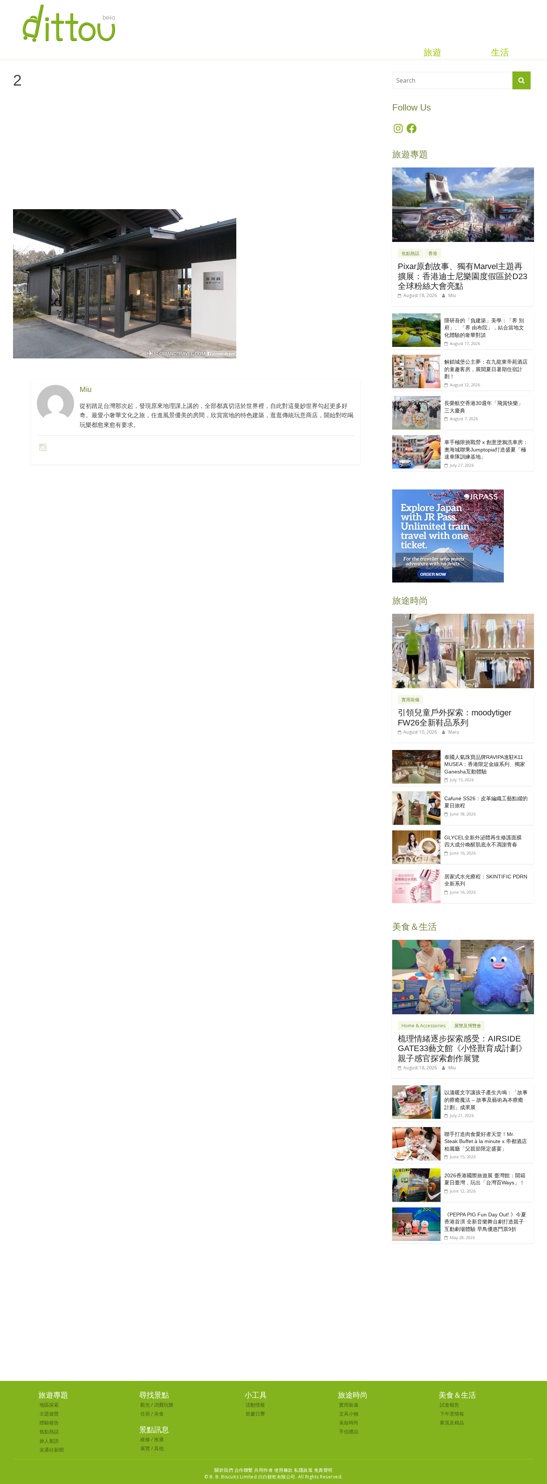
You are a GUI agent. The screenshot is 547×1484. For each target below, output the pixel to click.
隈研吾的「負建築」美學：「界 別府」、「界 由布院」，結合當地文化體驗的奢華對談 (484, 327)
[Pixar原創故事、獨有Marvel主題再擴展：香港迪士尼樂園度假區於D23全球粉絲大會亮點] (463, 171)
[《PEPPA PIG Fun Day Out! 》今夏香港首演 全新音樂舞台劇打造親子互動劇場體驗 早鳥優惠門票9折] (416, 1211)
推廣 (159, 1439)
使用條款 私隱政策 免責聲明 (303, 1470)
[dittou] (69, 4)
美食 (159, 1413)
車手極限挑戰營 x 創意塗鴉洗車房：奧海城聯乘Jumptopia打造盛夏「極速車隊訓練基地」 (486, 449)
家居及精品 (452, 1422)
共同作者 (263, 1470)
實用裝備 (410, 699)
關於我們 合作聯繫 (233, 1470)
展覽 (145, 1448)
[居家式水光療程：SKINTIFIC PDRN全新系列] (416, 873)
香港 (432, 253)
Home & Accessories (423, 1025)
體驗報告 (49, 1422)
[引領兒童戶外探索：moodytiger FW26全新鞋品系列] (463, 617)
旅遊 (432, 52)
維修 (145, 1439)
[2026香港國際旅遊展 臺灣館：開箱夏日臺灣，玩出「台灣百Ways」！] (416, 1172)
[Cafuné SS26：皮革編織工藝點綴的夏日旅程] (416, 795)
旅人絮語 (49, 1440)
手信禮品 (348, 1431)
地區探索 (49, 1404)
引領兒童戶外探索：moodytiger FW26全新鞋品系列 (454, 717)
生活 (500, 52)
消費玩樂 (163, 1404)
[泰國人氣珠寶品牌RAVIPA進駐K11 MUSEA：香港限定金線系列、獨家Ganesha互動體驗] (416, 753)
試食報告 (449, 1404)
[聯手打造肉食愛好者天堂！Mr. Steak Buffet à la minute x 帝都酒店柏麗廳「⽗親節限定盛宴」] (416, 1130)
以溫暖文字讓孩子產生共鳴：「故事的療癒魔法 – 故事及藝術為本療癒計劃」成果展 (486, 1099)
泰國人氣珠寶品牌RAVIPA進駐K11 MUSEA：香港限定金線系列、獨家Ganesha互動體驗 (484, 764)
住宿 (145, 1413)
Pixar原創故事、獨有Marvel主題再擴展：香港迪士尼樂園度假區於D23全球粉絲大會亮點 (462, 276)
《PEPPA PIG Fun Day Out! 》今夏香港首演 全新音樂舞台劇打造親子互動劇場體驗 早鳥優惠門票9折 (485, 1222)
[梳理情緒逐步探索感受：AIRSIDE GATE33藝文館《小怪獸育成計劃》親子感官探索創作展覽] (463, 943)
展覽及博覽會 (467, 1025)
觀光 (145, 1404)
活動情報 (255, 1404)
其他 (159, 1448)
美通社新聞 (51, 1449)
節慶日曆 (255, 1413)
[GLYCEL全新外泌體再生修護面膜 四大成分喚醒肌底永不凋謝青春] (416, 834)
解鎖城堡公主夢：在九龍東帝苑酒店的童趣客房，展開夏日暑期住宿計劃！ (486, 369)
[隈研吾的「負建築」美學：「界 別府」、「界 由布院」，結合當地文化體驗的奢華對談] (416, 317)
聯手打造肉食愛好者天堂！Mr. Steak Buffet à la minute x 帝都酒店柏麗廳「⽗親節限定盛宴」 (485, 1141)
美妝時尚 (348, 1422)
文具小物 (348, 1413)
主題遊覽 (49, 1413)
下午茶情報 (452, 1413)
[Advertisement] (195, 155)
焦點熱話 (410, 253)
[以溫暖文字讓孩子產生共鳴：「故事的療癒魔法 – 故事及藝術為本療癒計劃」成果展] (416, 1089)
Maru (453, 732)
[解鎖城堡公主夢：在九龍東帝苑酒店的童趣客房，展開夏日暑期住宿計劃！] (416, 358)
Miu (452, 295)
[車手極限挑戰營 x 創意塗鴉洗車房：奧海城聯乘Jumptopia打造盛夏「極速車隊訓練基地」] (416, 439)
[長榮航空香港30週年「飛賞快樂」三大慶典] (416, 399)
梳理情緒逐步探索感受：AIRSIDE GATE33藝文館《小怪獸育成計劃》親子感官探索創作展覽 (462, 1048)
